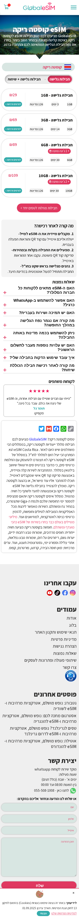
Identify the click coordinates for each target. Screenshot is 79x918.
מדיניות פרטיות (64, 639)
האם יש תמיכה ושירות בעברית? (46, 313)
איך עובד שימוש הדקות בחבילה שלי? (42, 357)
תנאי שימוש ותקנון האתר (56, 632)
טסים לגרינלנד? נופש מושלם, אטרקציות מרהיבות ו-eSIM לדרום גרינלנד (43, 731)
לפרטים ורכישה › (13, 104)
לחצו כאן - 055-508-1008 (52, 790)
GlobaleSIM (38, 439)
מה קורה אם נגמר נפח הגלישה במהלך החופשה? (47, 322)
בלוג (73, 625)
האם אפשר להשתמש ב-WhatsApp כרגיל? (43, 302)
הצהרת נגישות (65, 646)
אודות (72, 618)
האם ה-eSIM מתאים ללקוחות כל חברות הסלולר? (46, 290)
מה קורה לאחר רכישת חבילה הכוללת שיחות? (42, 367)
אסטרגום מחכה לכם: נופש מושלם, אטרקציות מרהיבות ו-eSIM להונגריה (39, 718)
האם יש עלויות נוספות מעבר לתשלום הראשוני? (42, 347)
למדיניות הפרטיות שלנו (64, 913)
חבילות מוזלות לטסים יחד (39, 207)
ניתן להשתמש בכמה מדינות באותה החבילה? (43, 335)
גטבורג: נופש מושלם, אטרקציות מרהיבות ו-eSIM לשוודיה (41, 705)
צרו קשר (70, 667)
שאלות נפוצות (65, 653)
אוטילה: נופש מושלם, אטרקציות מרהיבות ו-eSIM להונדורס (40, 743)
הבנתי (43, 913)
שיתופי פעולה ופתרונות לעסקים (50, 660)
